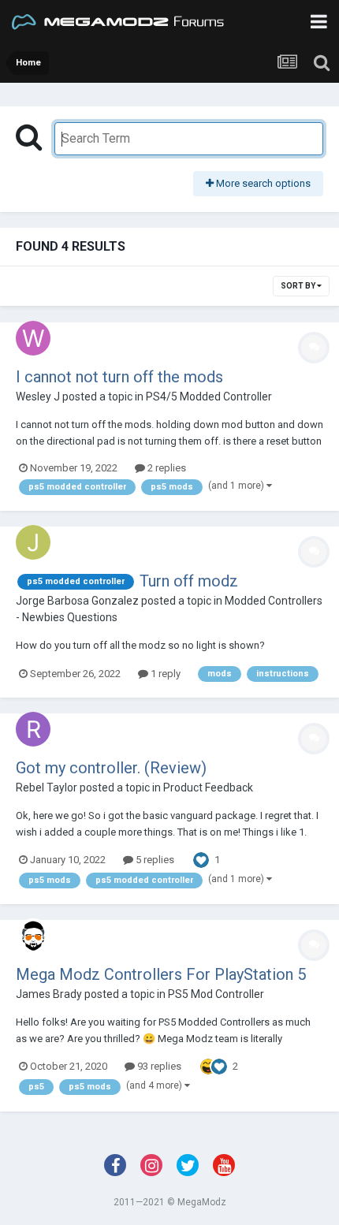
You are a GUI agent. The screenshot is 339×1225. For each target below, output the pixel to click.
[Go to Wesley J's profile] (33, 338)
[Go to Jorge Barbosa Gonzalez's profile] (33, 542)
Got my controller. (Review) (111, 767)
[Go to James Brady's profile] (33, 935)
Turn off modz (189, 581)
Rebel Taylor (46, 787)
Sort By (299, 285)
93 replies (158, 1066)
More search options (262, 183)
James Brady (49, 994)
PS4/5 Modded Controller (209, 396)
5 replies (153, 860)
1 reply (164, 674)
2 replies (165, 468)
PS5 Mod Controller (216, 994)
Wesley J (38, 396)
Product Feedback (208, 787)
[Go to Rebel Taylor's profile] (33, 729)
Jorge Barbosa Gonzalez (77, 600)
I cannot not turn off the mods (119, 376)
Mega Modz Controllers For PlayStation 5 (161, 974)
